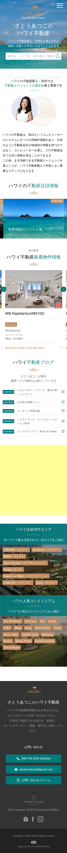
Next (63, 219)
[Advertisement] (33, 480)
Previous (3, 219)
